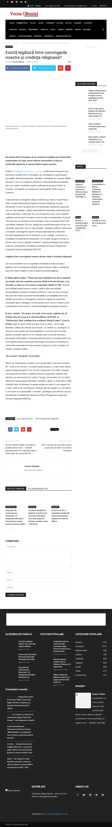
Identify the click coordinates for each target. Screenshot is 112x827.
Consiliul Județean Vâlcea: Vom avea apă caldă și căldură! (26, 644)
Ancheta (22, 29)
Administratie (22, 23)
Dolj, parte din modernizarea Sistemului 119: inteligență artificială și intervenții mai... (26, 672)
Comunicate (49, 36)
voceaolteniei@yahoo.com (56, 814)
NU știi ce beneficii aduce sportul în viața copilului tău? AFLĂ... (81, 225)
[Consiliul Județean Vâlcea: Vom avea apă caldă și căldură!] (10, 644)
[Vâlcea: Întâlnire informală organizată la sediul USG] (80, 126)
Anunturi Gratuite (63, 36)
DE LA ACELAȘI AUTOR (38, 489)
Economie (50, 23)
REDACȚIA (103, 6)
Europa (13, 36)
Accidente (88, 23)
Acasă (7, 43)
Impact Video (98, 694)
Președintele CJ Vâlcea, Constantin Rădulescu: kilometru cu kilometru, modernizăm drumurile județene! (98, 194)
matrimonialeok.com (15, 726)
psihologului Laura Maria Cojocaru (27, 171)
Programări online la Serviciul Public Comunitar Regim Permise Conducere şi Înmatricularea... (61, 646)
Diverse (78, 29)
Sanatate (44, 29)
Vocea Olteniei (18, 62)
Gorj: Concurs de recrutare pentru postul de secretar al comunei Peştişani (57, 448)
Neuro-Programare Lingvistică (47, 419)
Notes (9, 758)
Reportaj (13, 29)
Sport (53, 29)
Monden (69, 29)
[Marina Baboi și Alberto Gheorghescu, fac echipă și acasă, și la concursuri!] (80, 139)
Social (41, 23)
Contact (94, 6)
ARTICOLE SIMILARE (16, 489)
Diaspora (37, 36)
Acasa (12, 23)
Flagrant (78, 23)
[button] (103, 29)
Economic (79, 646)
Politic (33, 23)
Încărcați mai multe (90, 151)
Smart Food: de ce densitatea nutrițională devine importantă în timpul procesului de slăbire (60, 515)
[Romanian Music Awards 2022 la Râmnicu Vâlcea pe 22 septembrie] (45, 662)
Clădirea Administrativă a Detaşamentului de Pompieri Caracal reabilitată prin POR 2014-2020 (97, 96)
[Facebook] (7, 2)
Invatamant (33, 29)
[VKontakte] (21, 2)
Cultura (59, 23)
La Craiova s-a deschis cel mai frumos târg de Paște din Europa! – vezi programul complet (21, 717)
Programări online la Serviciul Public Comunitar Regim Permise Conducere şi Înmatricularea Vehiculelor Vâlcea (20, 703)
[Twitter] (12, 2)
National (87, 29)
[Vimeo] (16, 2)
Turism (60, 29)
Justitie (68, 23)
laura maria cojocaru (25, 419)
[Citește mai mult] (97, 722)
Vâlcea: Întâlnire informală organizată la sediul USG (97, 126)
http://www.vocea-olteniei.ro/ (33, 470)
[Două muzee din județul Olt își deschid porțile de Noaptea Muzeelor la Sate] (10, 657)
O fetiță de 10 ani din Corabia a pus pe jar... (99, 223)
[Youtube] (25, 2)
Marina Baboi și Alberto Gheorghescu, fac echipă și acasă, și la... (97, 139)
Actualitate (80, 181)
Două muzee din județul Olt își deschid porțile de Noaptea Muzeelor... (27, 656)
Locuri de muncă (25, 36)
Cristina (10, 744)
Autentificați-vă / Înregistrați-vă (76, 6)
